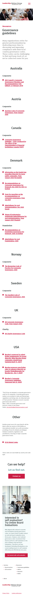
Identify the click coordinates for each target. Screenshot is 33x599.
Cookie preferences (16, 593)
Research (19, 571)
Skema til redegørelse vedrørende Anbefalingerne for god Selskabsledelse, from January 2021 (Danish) (16, 217)
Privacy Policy (5, 593)
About (5, 578)
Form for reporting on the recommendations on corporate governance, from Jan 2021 (15, 197)
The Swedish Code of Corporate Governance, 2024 (15, 296)
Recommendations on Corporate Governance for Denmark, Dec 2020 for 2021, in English (16, 186)
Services (6, 565)
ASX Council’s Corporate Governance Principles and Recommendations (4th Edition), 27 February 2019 (14, 83)
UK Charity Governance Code (15, 334)
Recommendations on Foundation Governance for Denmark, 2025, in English (14, 232)
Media (19, 573)
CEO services (8, 569)
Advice (19, 569)
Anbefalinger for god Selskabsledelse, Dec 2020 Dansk (14, 207)
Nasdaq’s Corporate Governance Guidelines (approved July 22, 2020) (13, 380)
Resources (6, 26)
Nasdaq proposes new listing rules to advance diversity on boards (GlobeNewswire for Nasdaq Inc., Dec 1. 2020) (15, 370)
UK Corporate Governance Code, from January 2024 (14, 323)
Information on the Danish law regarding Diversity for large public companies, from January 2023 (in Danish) (15, 175)
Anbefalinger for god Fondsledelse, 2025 (12, 240)
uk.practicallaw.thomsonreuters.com (17, 407)
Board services (9, 567)
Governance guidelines (23, 567)
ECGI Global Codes (11, 442)
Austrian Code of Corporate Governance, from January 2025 (14, 112)
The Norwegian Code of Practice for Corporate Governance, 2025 (13, 268)
